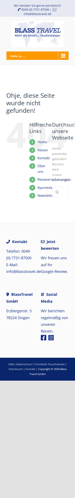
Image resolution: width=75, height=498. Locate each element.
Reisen (43, 150)
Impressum (16, 369)
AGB (11, 364)
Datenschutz (24, 364)
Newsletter (46, 195)
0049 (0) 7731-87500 (35, 9)
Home (42, 142)
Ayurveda (45, 187)
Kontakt (44, 158)
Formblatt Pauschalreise (50, 364)
